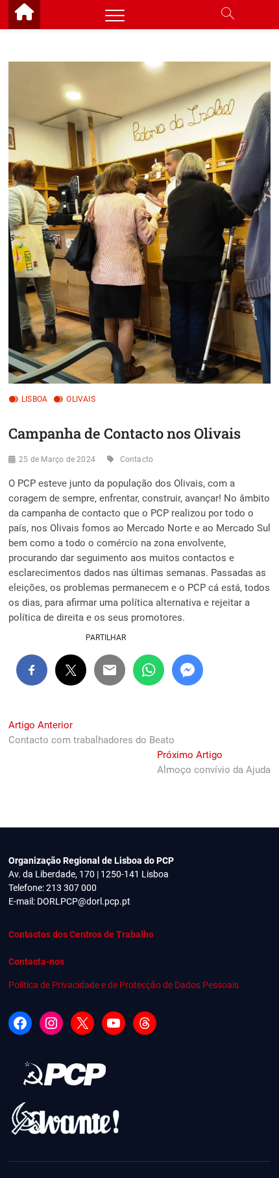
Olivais (80, 399)
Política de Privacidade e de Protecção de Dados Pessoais (123, 985)
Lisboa (34, 399)
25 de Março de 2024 (57, 459)
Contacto (137, 459)
